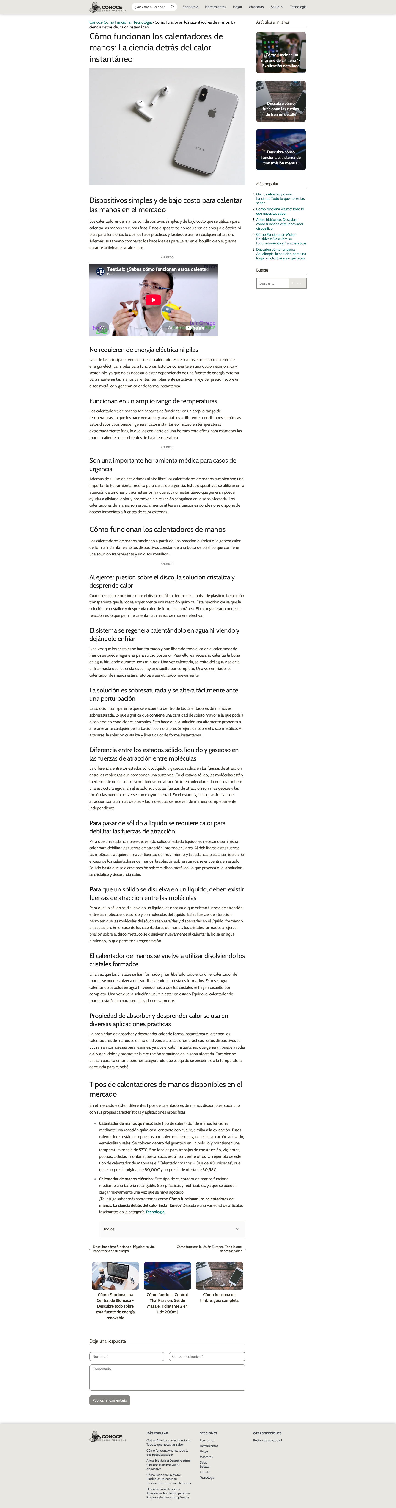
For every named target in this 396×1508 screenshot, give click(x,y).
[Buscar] (172, 6)
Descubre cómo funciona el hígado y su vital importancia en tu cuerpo (124, 1249)
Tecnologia (298, 7)
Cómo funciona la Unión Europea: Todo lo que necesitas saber (209, 1249)
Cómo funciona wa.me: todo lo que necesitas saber (280, 211)
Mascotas (256, 7)
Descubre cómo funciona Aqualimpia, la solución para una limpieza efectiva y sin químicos (281, 253)
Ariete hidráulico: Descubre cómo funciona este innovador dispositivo (279, 224)
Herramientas (215, 7)
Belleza (204, 1466)
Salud (275, 7)
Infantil (205, 1472)
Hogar (237, 7)
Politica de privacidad (267, 1440)
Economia (190, 7)
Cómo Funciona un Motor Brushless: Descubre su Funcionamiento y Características (281, 238)
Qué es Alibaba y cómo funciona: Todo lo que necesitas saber (280, 198)
